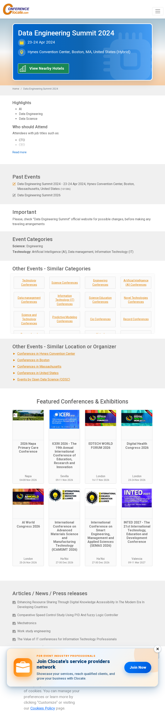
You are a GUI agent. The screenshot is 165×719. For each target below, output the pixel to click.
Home (15, 88)
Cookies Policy (42, 708)
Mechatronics (26, 623)
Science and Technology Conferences (29, 319)
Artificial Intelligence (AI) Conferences (136, 282)
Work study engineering (34, 631)
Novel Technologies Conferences (136, 300)
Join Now (138, 667)
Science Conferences (65, 282)
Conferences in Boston (33, 360)
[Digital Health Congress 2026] (136, 425)
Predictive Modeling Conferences (64, 319)
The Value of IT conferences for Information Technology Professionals (67, 639)
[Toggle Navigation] (157, 11)
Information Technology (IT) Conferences (64, 300)
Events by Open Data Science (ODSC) (43, 379)
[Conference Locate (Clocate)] (18, 9)
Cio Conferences (100, 319)
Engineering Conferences (100, 282)
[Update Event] (14, 184)
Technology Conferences (29, 282)
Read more (19, 152)
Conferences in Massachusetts (39, 366)
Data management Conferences (29, 300)
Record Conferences (136, 319)
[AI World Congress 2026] (28, 504)
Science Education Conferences (100, 300)
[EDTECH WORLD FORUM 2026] (100, 425)
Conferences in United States (38, 373)
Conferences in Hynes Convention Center (46, 354)
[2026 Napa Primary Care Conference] (28, 425)
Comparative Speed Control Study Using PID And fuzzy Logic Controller (67, 615)
